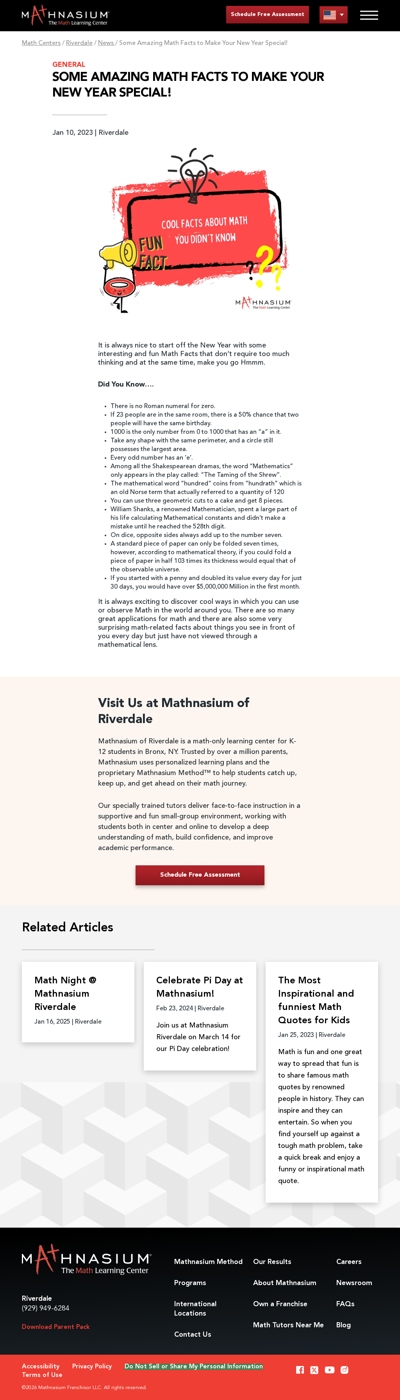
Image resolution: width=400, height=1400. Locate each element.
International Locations (195, 1309)
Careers (349, 1262)
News (106, 43)
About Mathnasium (284, 1283)
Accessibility (40, 1367)
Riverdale (79, 43)
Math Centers (41, 43)
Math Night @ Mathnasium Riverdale (65, 994)
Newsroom (354, 1283)
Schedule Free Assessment (267, 14)
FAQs (345, 1304)
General (69, 64)
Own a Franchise (280, 1304)
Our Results (272, 1262)
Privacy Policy (92, 1367)
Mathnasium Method (208, 1262)
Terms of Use (42, 1375)
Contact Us (192, 1334)
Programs (190, 1283)
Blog (343, 1325)
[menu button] (334, 14)
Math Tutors (288, 1325)
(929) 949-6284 (46, 1308)
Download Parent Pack (56, 1327)
